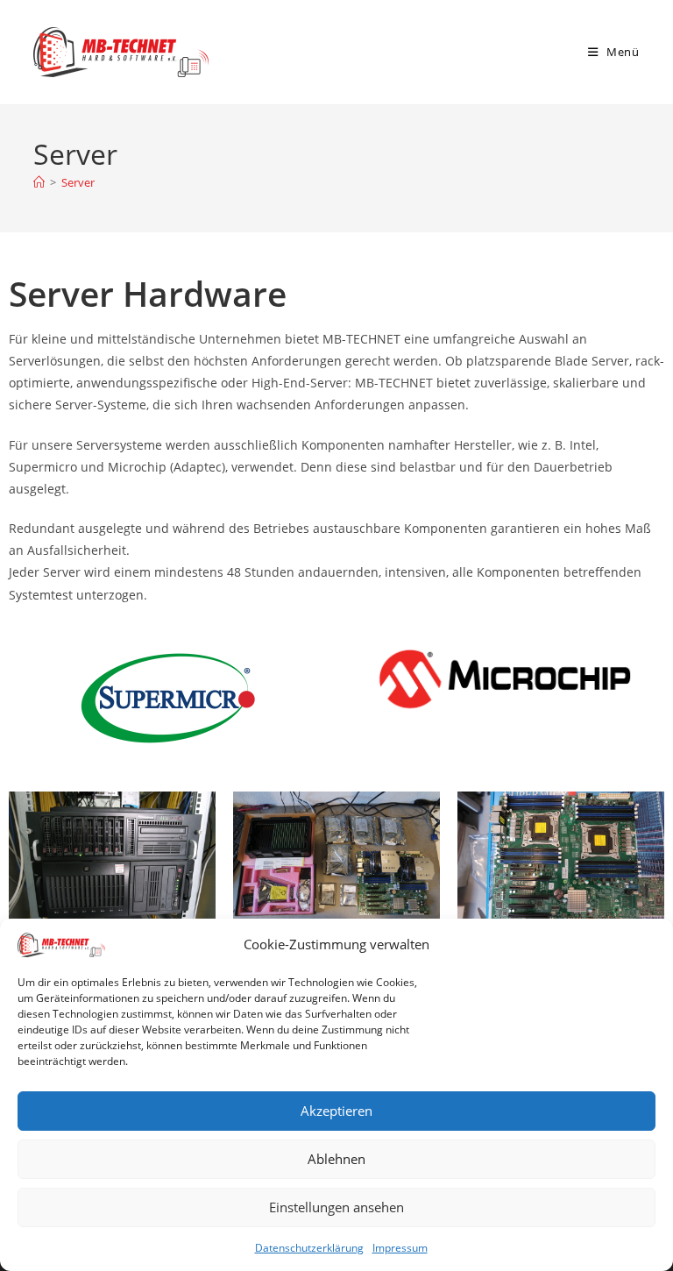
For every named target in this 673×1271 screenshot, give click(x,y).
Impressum (400, 1247)
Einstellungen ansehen (336, 1207)
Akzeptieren (336, 1110)
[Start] (39, 182)
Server (78, 182)
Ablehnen (336, 1159)
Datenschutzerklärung (309, 1247)
